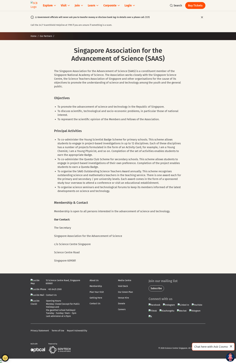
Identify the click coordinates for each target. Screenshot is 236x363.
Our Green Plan (125, 292)
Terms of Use (58, 330)
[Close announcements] (201, 17)
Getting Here (96, 297)
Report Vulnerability (77, 330)
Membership (96, 286)
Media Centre (124, 280)
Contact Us (95, 303)
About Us (94, 280)
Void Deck (123, 286)
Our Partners (46, 36)
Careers (122, 309)
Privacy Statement (40, 330)
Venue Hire (123, 297)
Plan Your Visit (97, 292)
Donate (121, 303)
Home (33, 36)
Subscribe (156, 288)
